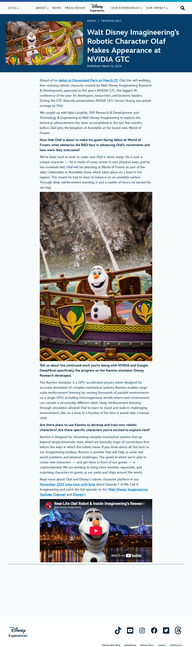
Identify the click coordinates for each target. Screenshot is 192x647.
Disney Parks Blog (111, 645)
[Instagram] (142, 630)
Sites (12, 8)
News (56, 8)
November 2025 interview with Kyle (67, 484)
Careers (162, 645)
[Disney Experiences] (18, 632)
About (41, 8)
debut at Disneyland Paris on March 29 (88, 80)
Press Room (75, 8)
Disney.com (176, 645)
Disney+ (79, 495)
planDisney (130, 645)
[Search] (182, 7)
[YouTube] (130, 630)
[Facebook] (154, 630)
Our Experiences (125, 8)
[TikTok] (118, 630)
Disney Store (147, 645)
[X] (166, 630)
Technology (111, 21)
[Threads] (178, 630)
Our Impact (156, 8)
